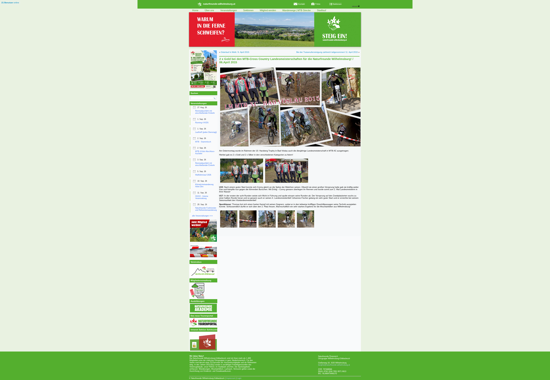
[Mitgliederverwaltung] (203, 290)
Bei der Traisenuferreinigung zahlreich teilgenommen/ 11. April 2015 (327, 52)
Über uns (209, 10)
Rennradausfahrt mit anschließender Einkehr (205, 112)
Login (239, 378)
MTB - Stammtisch (203, 142)
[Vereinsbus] (203, 276)
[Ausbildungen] (203, 312)
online (10, 2)
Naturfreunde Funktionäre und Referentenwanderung (206, 209)
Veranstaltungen (228, 10)
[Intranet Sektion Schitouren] (203, 341)
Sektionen (248, 10)
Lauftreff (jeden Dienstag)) (206, 132)
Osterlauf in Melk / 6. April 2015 (235, 52)
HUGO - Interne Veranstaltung (201, 197)
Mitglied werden (268, 10)
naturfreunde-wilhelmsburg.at (219, 4)
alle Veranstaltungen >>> (202, 216)
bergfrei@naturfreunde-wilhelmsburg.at (334, 365)
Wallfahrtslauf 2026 (203, 175)
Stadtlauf (321, 10)
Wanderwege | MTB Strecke (296, 10)
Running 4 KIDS (202, 123)
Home (195, 10)
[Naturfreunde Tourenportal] (203, 326)
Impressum (230, 378)
